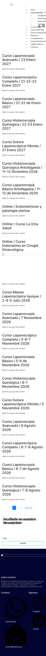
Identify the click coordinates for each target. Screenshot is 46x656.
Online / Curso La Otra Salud (20, 226)
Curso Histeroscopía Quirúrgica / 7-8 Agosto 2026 (21, 490)
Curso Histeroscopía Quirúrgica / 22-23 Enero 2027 (22, 124)
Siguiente (28, 508)
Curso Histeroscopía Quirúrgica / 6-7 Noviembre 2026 (18, 382)
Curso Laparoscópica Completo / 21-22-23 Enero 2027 (19, 81)
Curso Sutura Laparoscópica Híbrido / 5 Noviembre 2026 (23, 404)
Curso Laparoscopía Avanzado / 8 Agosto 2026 (19, 425)
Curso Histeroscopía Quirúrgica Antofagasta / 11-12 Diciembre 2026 (22, 167)
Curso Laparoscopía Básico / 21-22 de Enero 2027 (21, 103)
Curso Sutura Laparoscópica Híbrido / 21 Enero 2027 (21, 146)
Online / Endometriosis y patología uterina (22, 208)
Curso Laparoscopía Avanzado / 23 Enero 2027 (19, 60)
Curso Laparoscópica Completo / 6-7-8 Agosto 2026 (22, 447)
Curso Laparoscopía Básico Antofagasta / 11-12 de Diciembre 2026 (22, 189)
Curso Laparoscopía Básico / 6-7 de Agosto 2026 (20, 469)
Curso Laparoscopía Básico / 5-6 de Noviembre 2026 (18, 361)
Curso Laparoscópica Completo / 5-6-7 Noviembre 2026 (19, 339)
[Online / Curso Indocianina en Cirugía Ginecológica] (23, 267)
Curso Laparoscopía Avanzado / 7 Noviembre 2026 (22, 318)
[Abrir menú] (32, 26)
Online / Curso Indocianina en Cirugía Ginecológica (20, 245)
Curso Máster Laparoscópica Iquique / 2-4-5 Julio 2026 (21, 296)
